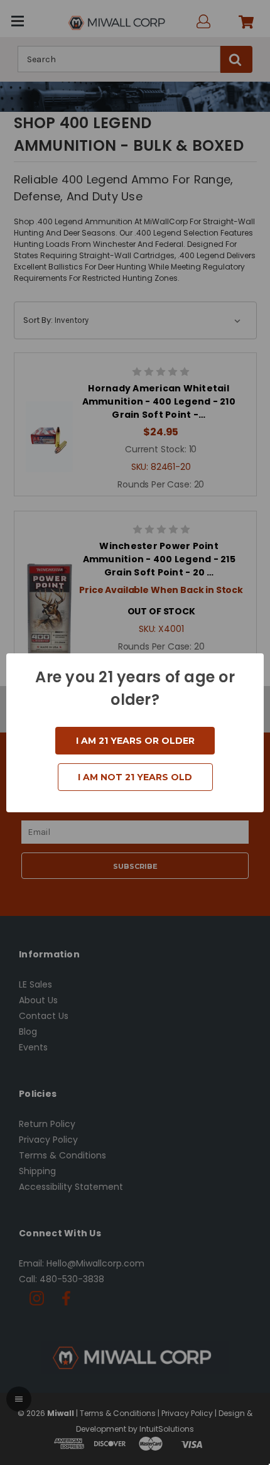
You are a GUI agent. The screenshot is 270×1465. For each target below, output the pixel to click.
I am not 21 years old (135, 777)
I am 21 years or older (135, 740)
